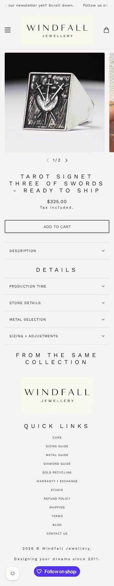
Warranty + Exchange (57, 481)
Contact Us (57, 533)
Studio (57, 489)
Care (57, 437)
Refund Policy (57, 498)
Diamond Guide (57, 463)
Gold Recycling (57, 472)
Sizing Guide (57, 446)
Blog (57, 524)
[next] (66, 160)
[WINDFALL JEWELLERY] (57, 30)
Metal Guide (57, 455)
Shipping (57, 507)
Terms (57, 516)
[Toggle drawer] (8, 30)
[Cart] (106, 30)
